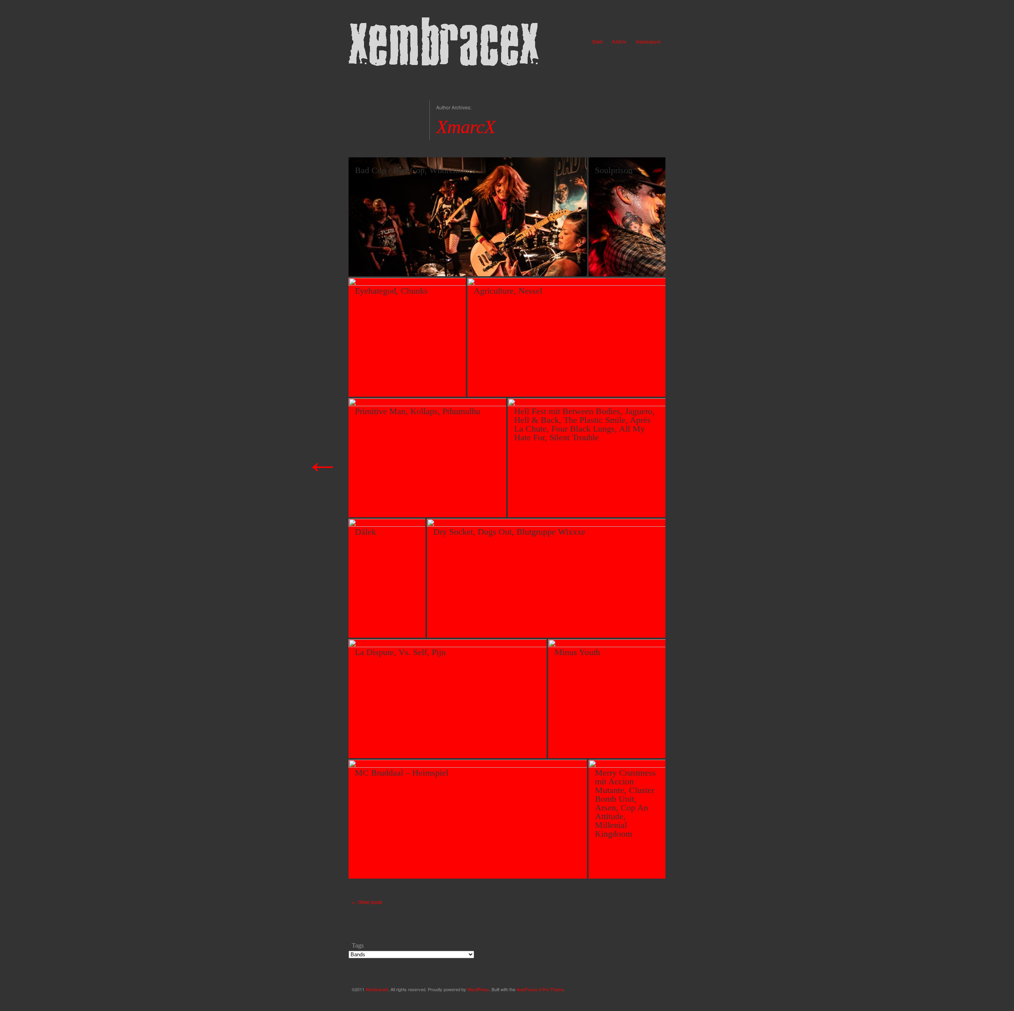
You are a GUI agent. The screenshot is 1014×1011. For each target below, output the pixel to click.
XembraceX (377, 989)
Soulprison (614, 170)
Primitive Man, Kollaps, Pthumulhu (417, 411)
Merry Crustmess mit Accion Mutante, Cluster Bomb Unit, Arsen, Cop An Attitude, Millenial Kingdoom (625, 803)
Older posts (367, 901)
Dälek (365, 532)
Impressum (648, 41)
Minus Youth (577, 652)
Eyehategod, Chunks (391, 291)
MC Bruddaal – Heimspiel (401, 773)
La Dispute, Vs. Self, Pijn (400, 652)
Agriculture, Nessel (508, 291)
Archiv (619, 41)
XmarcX (465, 126)
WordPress (478, 989)
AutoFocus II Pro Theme (540, 989)
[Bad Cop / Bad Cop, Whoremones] (507, 262)
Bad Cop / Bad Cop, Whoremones (415, 170)
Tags (358, 945)
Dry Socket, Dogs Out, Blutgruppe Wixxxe (509, 532)
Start (597, 41)
